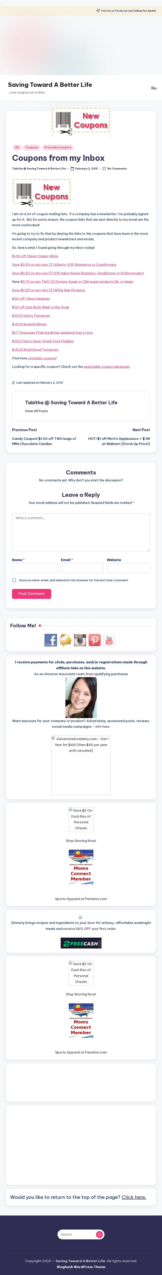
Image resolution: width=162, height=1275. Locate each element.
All (17, 147)
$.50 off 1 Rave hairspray (31, 299)
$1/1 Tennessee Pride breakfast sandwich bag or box (52, 333)
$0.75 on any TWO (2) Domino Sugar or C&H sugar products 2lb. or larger (77, 282)
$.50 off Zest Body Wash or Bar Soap (40, 307)
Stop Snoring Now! (81, 841)
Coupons (32, 147)
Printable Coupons (58, 147)
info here (102, 726)
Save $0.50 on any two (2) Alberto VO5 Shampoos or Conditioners (64, 265)
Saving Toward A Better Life (50, 84)
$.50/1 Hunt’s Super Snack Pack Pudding (42, 341)
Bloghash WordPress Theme (81, 1267)
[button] (36, 411)
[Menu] (153, 88)
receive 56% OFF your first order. (90, 929)
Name (18, 560)
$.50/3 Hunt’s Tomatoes (31, 316)
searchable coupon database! (107, 367)
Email (67, 560)
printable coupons (42, 358)
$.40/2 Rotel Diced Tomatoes (35, 350)
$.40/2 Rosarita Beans (29, 324)
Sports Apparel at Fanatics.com (81, 899)
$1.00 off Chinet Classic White (35, 256)
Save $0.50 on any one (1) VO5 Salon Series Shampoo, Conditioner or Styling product (78, 273)
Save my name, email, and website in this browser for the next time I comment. (74, 580)
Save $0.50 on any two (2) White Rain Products (48, 290)
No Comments (117, 168)
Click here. (134, 1197)
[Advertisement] (81, 45)
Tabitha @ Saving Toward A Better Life (71, 402)
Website (114, 560)
